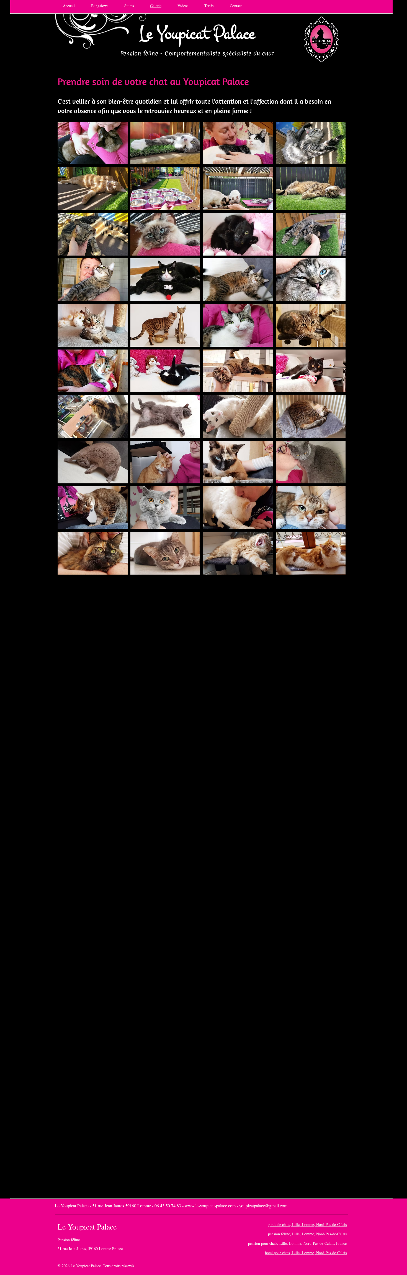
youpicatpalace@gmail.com (263, 1205)
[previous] (67, 351)
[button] (93, 143)
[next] (335, 351)
